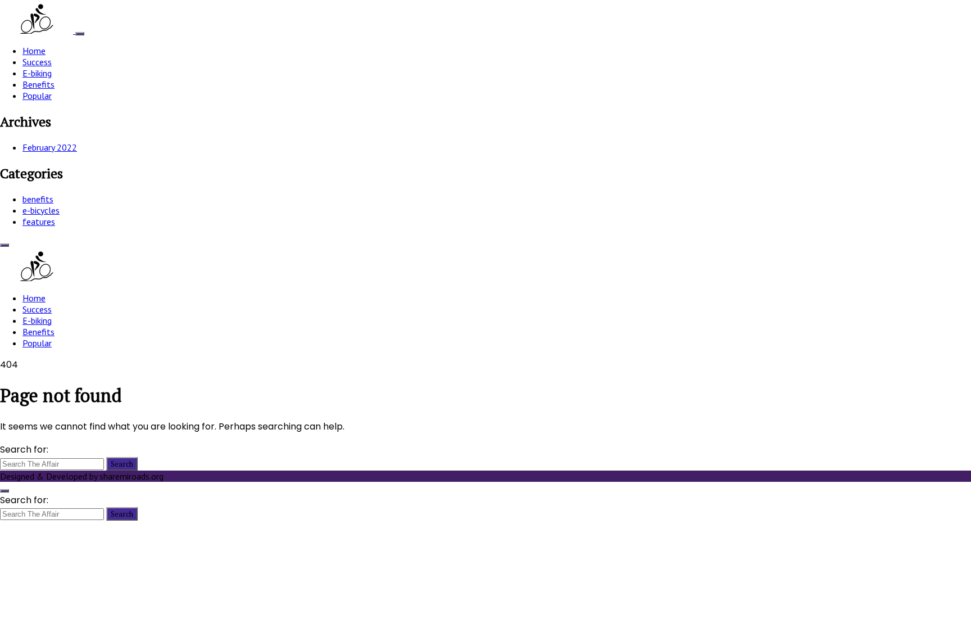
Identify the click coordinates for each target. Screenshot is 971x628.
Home (34, 50)
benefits (37, 199)
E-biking (37, 73)
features (38, 221)
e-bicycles (41, 210)
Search (122, 464)
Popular (37, 95)
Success (37, 61)
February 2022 (49, 147)
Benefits (38, 84)
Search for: (24, 449)
